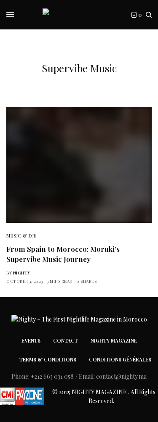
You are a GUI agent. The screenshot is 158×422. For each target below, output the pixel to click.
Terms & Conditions (47, 359)
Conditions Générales (120, 359)
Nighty (21, 273)
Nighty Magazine (114, 340)
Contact (65, 340)
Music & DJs (21, 235)
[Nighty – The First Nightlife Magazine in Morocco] (79, 14)
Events (30, 340)
